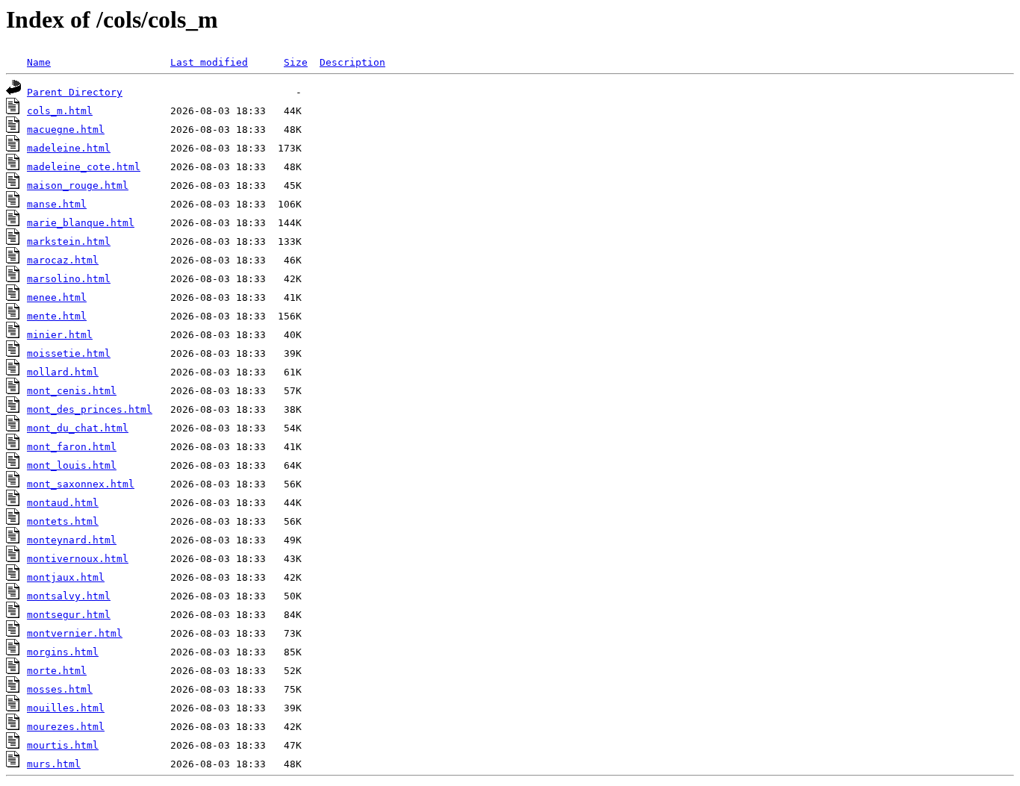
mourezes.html (66, 726)
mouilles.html (66, 708)
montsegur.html (69, 614)
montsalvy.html (69, 596)
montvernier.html (74, 633)
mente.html (57, 316)
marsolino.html (69, 278)
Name (39, 62)
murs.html (54, 764)
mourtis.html (63, 745)
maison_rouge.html (77, 185)
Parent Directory (74, 92)
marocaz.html (63, 260)
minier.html (60, 334)
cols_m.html (60, 110)
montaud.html (63, 502)
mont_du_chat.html (77, 428)
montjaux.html (66, 577)
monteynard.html (71, 540)
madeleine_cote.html (83, 166)
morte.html (57, 670)
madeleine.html (69, 148)
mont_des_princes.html (89, 409)
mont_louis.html (71, 465)
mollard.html (63, 372)
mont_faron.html (71, 446)
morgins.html (63, 652)
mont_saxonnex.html (80, 484)
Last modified (209, 62)
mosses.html (60, 689)
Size (296, 62)
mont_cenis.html (71, 390)
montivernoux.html (77, 558)
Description (352, 62)
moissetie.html (69, 353)
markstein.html (69, 241)
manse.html (57, 204)
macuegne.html (66, 129)
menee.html (57, 297)
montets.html (63, 521)
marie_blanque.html (80, 222)
